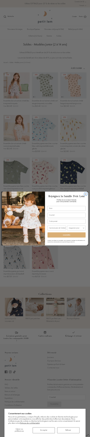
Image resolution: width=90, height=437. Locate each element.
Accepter (43, 430)
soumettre (66, 235)
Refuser (68, 430)
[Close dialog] (85, 194)
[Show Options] (83, 228)
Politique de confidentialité (30, 423)
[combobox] (75, 228)
